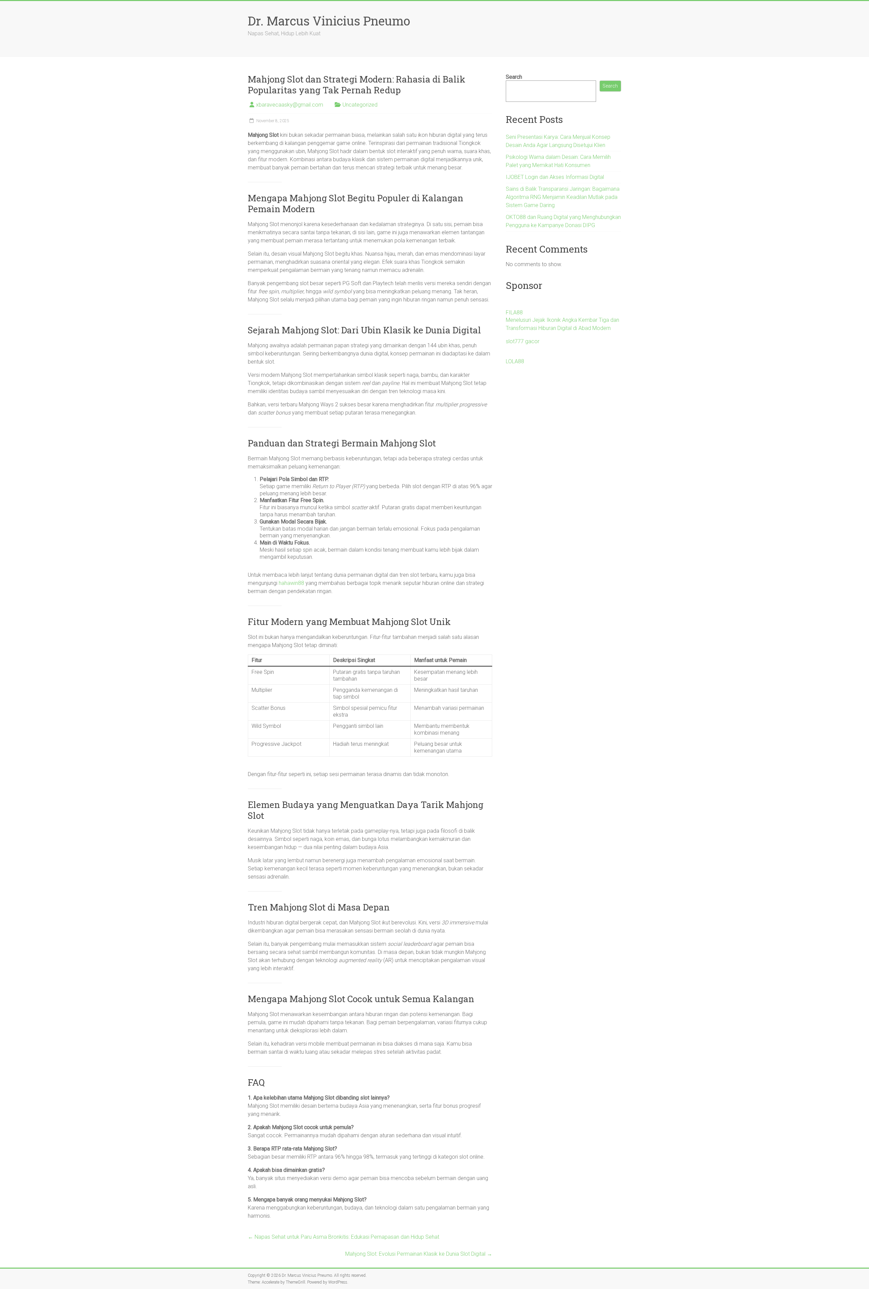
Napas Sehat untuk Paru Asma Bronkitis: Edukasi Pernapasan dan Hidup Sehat (343, 1237)
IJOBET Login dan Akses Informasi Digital (555, 177)
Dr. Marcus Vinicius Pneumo (329, 21)
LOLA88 (515, 361)
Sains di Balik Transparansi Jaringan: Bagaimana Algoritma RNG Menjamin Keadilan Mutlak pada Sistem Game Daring (563, 197)
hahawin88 (291, 583)
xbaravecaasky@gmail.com (289, 105)
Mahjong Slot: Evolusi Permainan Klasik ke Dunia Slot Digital (418, 1254)
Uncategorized (360, 105)
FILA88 (514, 312)
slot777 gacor (522, 341)
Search (514, 77)
